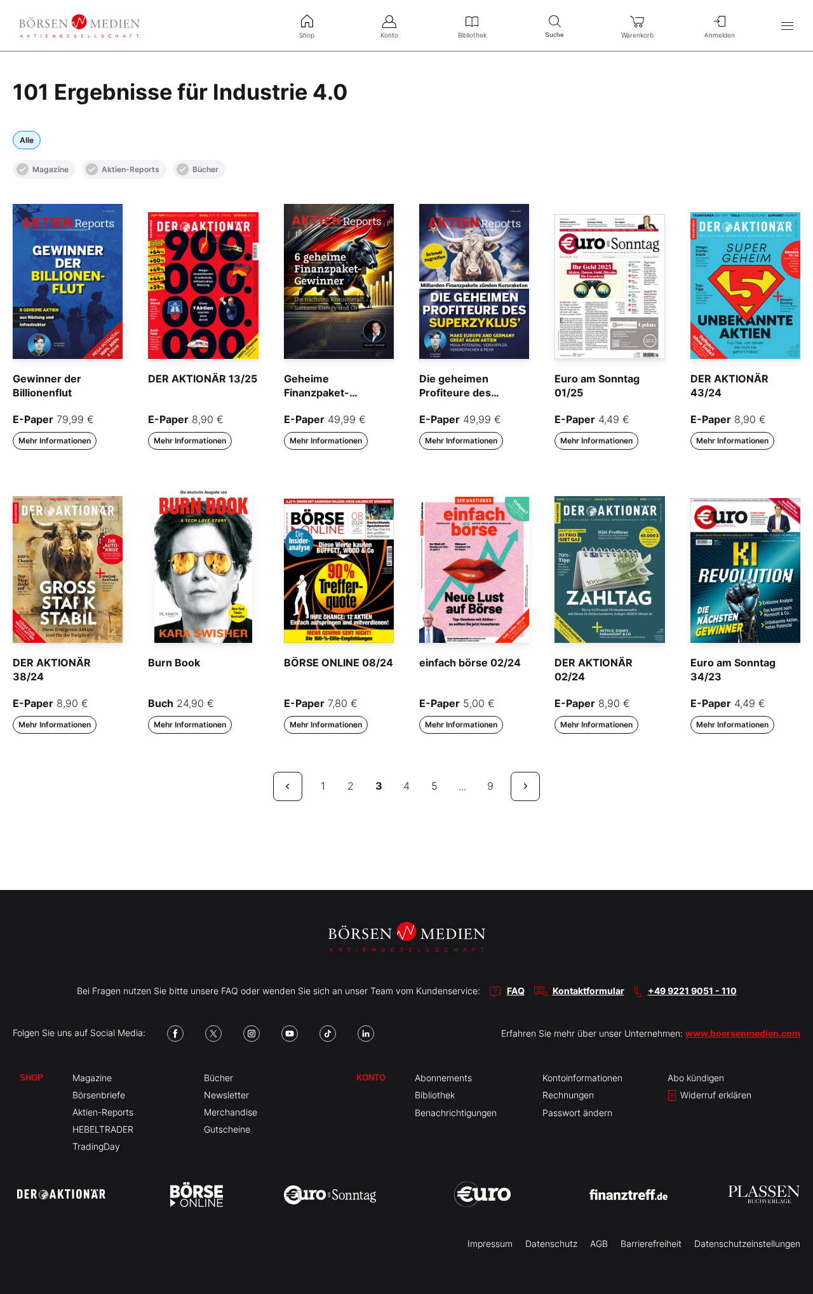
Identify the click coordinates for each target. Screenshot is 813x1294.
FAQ (516, 990)
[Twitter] (213, 1033)
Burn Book (174, 662)
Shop (31, 1077)
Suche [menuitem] (554, 34)
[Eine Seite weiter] (525, 786)
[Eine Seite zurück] (287, 786)
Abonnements (443, 1077)
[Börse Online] (196, 1194)
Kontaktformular (588, 990)
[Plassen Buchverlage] (764, 1194)
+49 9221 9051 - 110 (692, 990)
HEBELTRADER (102, 1129)
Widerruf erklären (714, 1094)
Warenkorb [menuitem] (637, 35)
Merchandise (230, 1112)
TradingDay (96, 1146)
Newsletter (226, 1094)
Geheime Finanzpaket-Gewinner (316, 393)
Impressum (490, 1243)
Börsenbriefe (98, 1094)
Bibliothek (435, 1094)
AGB (599, 1243)
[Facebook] (175, 1033)
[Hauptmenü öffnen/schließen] (787, 25)
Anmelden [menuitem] (719, 35)
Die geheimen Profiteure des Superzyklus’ (455, 393)
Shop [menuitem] (306, 35)
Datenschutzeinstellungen (747, 1243)
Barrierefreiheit (651, 1243)
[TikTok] (327, 1033)
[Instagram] (251, 1033)
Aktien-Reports (130, 169)
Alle (27, 140)
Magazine (50, 169)
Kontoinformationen (582, 1077)
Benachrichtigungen (456, 1112)
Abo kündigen (696, 1077)
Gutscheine (227, 1129)
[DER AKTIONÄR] (61, 1194)
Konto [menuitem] (389, 35)
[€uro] (482, 1194)
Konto (371, 1077)
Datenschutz (551, 1243)
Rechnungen (568, 1094)
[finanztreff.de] (628, 1194)
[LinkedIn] (366, 1033)
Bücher (205, 169)
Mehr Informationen (54, 440)
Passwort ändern (577, 1112)
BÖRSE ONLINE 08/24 (338, 662)
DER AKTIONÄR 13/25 (202, 378)
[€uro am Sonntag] (330, 1194)
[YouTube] (289, 1033)
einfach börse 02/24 (470, 662)
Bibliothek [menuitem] (472, 35)
